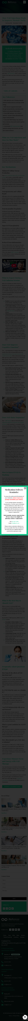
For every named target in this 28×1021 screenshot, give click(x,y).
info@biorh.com (15, 523)
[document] (14, 510)
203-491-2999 (15, 521)
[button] (25, 488)
